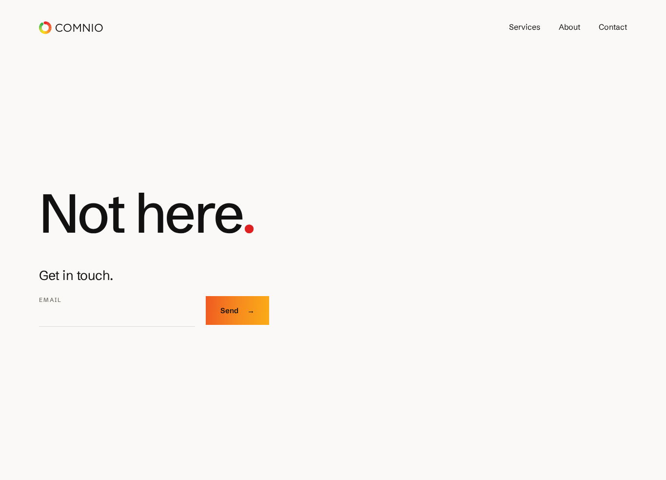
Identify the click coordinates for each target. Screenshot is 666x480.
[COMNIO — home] (70, 27)
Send (237, 310)
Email (50, 299)
